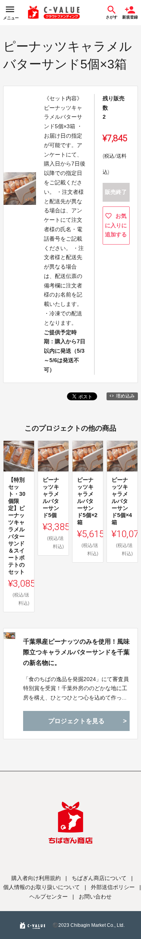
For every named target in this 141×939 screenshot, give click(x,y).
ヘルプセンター (48, 896)
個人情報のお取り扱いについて (41, 887)
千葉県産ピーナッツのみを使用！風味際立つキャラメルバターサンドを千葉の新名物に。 (76, 652)
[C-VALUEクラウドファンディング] (54, 12)
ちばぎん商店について (99, 878)
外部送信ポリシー (113, 887)
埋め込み (125, 396)
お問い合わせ (95, 896)
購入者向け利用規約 (36, 878)
